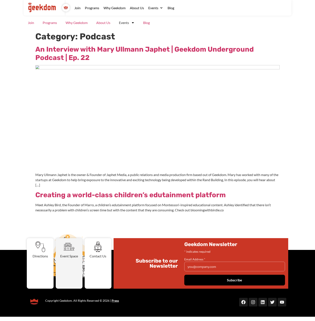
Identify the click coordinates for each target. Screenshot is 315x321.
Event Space (69, 256)
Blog (146, 23)
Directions (40, 256)
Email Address (194, 259)
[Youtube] (282, 302)
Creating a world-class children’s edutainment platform (130, 195)
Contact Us (98, 256)
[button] (155, 8)
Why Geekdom (77, 23)
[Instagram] (253, 302)
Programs (50, 23)
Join (31, 23)
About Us (103, 23)
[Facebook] (243, 302)
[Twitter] (272, 302)
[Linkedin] (262, 302)
